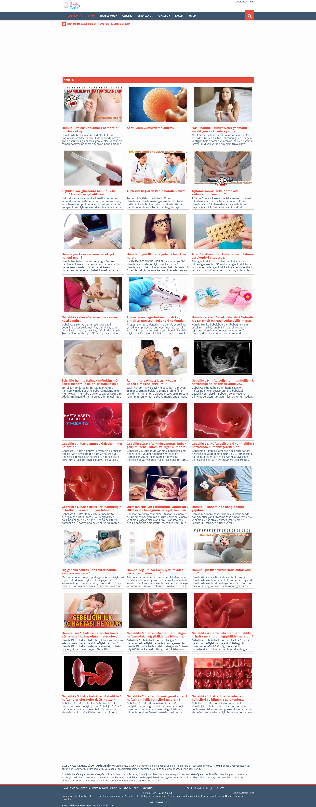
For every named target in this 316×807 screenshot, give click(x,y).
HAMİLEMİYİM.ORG (158, 802)
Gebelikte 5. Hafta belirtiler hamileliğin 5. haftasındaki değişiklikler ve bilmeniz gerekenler (158, 634)
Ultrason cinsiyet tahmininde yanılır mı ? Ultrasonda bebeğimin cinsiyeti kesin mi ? (157, 508)
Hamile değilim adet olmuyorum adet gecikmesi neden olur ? (155, 571)
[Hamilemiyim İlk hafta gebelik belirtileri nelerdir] (158, 231)
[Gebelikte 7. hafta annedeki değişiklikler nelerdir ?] (93, 421)
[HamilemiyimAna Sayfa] (72, 9)
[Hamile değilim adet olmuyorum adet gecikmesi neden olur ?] (158, 547)
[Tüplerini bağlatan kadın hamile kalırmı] (158, 168)
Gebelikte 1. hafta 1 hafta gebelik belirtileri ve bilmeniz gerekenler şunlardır (216, 698)
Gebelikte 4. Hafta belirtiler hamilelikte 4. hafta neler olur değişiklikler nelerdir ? (222, 634)
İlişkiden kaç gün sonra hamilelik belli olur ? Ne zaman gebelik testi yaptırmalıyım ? (90, 192)
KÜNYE (220, 788)
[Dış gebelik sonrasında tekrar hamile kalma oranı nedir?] (93, 547)
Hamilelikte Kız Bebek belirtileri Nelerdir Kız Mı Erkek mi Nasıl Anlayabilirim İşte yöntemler (222, 319)
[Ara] (250, 16)
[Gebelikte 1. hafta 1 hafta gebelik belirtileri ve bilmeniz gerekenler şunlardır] (223, 673)
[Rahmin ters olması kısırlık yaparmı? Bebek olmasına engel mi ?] (158, 358)
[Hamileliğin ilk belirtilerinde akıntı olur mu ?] (223, 547)
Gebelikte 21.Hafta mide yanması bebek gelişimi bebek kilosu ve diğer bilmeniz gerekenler (156, 445)
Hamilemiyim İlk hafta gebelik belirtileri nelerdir (157, 255)
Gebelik (127, 15)
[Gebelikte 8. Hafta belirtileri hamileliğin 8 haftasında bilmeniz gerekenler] (223, 421)
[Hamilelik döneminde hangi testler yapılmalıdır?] (223, 484)
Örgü (192, 15)
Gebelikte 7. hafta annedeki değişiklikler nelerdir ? (92, 445)
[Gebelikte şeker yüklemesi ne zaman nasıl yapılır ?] (93, 294)
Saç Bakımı (148, 788)
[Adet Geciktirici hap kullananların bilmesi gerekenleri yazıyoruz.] (223, 231)
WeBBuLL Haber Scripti (243, 792)
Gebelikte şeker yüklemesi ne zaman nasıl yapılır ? (89, 319)
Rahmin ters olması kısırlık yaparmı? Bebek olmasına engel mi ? (154, 382)
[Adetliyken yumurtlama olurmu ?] (158, 105)
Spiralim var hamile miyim (210, 796)
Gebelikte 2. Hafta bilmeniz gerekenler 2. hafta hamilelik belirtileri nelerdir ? (157, 698)
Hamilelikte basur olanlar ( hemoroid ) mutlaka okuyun (90, 129)
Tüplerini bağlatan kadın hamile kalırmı (156, 191)
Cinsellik (164, 15)
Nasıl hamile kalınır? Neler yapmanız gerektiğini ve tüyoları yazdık (220, 129)
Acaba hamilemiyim (113, 796)
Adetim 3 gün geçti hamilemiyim (177, 796)
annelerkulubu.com (103, 805)
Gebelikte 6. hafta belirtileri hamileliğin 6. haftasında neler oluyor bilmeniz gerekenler (91, 508)
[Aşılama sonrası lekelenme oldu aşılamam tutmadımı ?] (223, 168)
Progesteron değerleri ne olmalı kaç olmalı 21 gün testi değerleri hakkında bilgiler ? (155, 319)
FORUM (91, 15)
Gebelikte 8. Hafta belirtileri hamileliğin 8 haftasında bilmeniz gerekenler (223, 445)
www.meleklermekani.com (76, 805)
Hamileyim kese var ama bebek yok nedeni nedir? (88, 255)
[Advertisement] (158, 51)
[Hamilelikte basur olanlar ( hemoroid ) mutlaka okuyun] (93, 105)
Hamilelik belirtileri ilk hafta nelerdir (82, 796)
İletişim (210, 788)
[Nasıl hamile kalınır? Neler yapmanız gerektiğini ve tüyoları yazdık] (223, 105)
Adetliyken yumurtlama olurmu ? (152, 128)
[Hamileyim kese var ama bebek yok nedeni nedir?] (93, 231)
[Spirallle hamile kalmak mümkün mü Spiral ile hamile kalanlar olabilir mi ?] (93, 358)
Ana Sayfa (74, 15)
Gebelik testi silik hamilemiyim (141, 796)
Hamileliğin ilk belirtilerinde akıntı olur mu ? (221, 571)
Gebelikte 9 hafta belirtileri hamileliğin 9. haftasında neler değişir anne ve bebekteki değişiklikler (223, 382)
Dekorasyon (145, 15)
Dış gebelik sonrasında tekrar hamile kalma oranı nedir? (89, 571)
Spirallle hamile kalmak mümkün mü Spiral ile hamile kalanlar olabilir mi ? (90, 382)
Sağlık (179, 15)
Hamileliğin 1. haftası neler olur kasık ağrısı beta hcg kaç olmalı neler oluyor (90, 634)
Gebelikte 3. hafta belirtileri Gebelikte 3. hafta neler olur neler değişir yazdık (92, 698)
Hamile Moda (108, 15)
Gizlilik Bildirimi (195, 788)
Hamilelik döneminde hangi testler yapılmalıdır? (218, 508)
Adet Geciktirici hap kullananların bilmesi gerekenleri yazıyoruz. (223, 255)
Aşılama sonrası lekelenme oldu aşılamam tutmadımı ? (216, 192)
